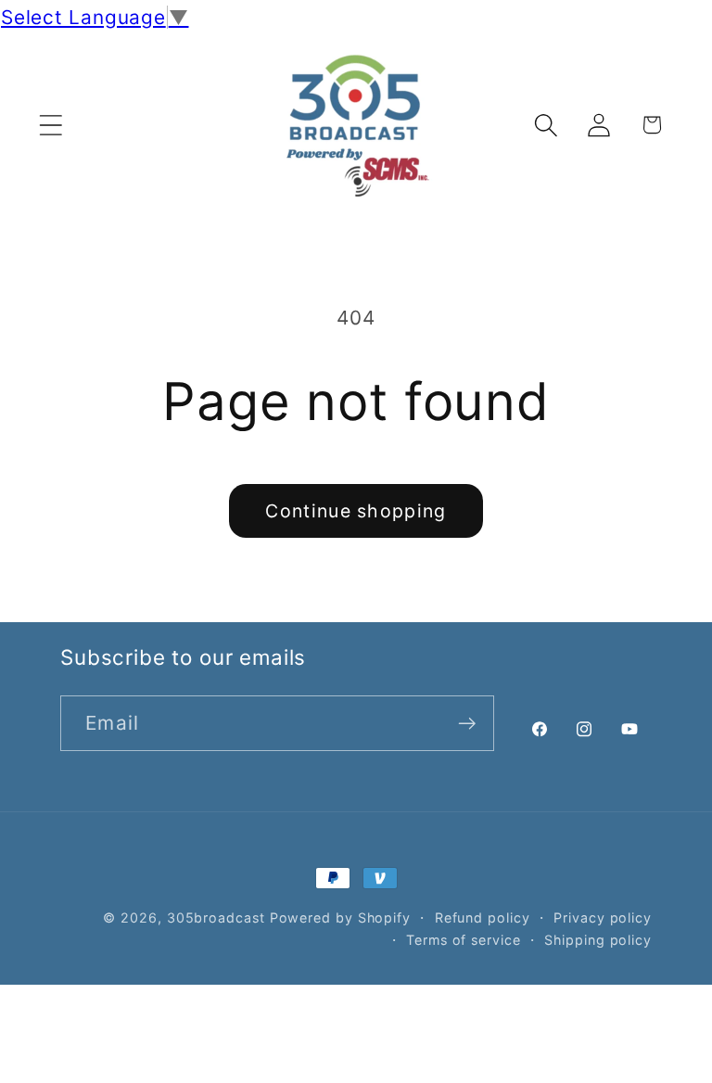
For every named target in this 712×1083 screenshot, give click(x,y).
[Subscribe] (466, 723)
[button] (50, 124)
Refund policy (482, 917)
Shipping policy (598, 940)
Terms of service (463, 940)
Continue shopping (355, 511)
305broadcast (216, 917)
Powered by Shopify (340, 917)
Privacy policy (602, 917)
